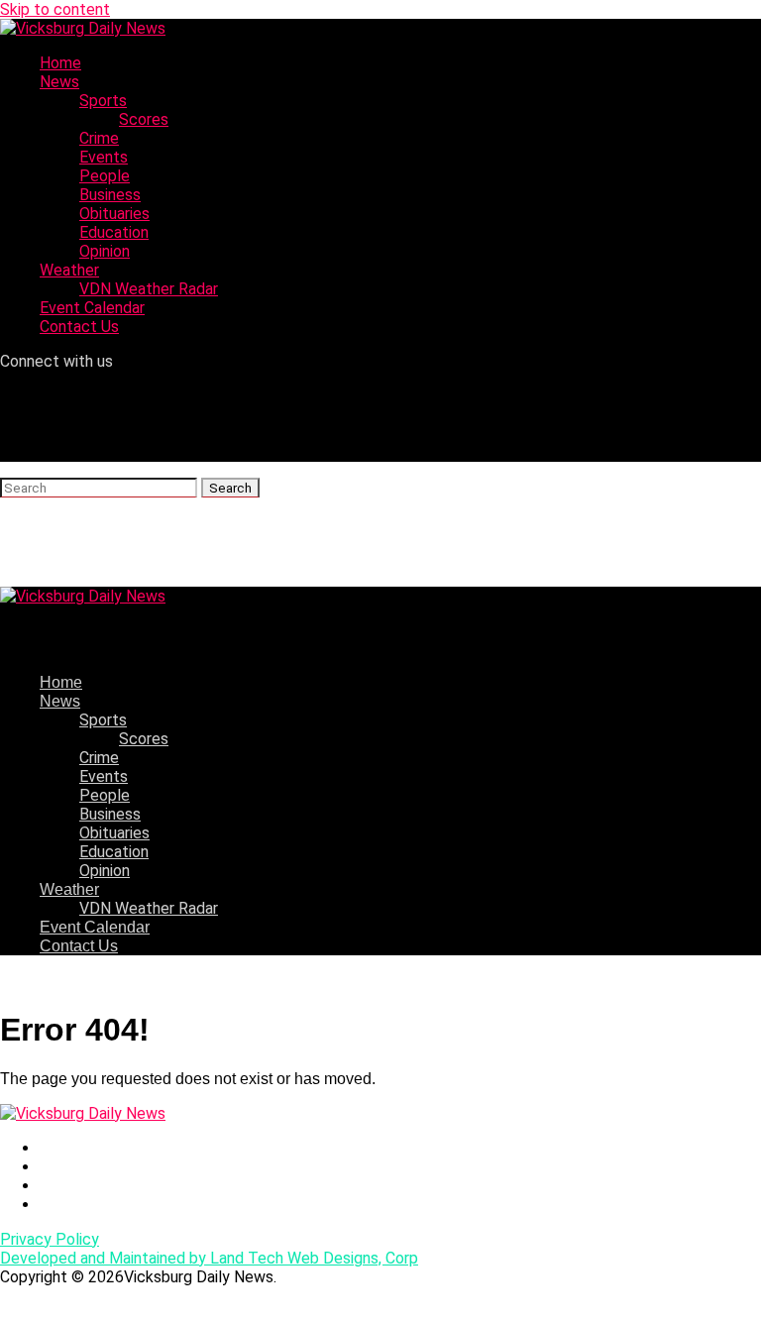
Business (110, 194)
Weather (69, 270)
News (59, 81)
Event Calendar (92, 307)
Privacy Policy (49, 1239)
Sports (103, 100)
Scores (143, 119)
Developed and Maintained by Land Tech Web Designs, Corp (209, 1258)
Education (114, 232)
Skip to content (55, 9)
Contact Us (79, 326)
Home (60, 63)
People (104, 175)
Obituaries (114, 213)
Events (103, 157)
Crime (99, 138)
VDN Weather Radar (148, 288)
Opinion (104, 251)
